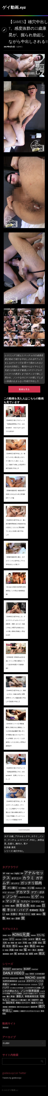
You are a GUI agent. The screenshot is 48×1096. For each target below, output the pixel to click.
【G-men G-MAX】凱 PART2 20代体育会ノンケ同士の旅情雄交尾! (16, 590)
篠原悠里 (6, 954)
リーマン (35, 901)
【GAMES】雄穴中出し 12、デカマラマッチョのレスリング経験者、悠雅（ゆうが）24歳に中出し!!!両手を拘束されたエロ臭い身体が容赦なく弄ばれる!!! (15, 626)
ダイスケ (18, 939)
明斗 (38, 946)
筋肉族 (5, 1007)
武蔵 (11, 950)
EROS (32, 974)
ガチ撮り (14, 984)
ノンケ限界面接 (30, 990)
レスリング (23, 840)
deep (26, 974)
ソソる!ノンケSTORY (16, 988)
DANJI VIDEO (13, 973)
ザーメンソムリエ (24, 984)
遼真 (31, 953)
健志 (43, 939)
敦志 (32, 946)
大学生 (38, 906)
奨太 (40, 943)
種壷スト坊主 (37, 1003)
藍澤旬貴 (21, 954)
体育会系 (22, 905)
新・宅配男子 (33, 1000)
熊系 (7, 914)
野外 (8, 918)
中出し (33, 840)
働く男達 (11, 996)
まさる (5, 939)
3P (4, 873)
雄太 (42, 953)
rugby (17, 873)
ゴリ (11, 939)
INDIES (21, 978)
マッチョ (12, 840)
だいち (41, 935)
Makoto (33, 935)
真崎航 (40, 950)
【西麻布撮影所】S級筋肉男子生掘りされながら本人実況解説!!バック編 (16, 494)
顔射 (18, 918)
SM (22, 873)
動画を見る (24, 389)
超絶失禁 (34, 1007)
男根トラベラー (23, 1003)
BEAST (7, 969)
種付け (19, 843)
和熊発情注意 (32, 996)
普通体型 (34, 910)
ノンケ (11, 896)
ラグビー (25, 901)
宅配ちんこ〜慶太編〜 (19, 1000)
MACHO (30, 977)
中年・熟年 (10, 906)
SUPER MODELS (10, 981)
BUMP (27, 968)
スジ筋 (30, 887)
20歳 (7, 873)
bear (12, 873)
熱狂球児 (10, 1002)
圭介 (19, 943)
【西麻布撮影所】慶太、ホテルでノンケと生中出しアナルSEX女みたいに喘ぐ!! (15, 560)
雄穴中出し (18, 851)
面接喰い (16, 1011)
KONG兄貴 (21, 934)
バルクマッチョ (24, 897)
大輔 (29, 943)
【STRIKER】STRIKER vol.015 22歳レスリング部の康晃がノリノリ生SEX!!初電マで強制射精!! (15, 662)
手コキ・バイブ (17, 910)
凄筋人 (20, 996)
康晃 (13, 847)
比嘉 (16, 950)
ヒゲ (35, 896)
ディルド (11, 892)
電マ (25, 843)
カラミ (34, 836)
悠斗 (14, 946)
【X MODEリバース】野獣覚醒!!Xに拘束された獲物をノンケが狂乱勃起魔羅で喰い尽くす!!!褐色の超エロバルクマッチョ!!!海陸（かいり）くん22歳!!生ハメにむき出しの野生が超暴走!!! (16, 735)
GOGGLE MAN (14, 978)
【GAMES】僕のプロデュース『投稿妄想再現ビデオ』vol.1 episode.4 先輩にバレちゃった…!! (15, 773)
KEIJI (9, 935)
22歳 (11, 836)
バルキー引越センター (30, 993)
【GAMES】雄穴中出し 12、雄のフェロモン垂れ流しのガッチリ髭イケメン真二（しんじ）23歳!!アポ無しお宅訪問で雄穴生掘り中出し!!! (16, 461)
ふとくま (21, 981)
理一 (29, 950)
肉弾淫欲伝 (12, 1007)
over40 (41, 977)
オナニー (16, 878)
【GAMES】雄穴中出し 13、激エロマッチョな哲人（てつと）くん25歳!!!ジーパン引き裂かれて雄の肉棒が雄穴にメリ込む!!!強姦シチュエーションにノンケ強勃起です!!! (15, 810)
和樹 (12, 943)
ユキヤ (31, 939)
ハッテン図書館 (16, 993)
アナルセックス (22, 836)
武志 (6, 950)
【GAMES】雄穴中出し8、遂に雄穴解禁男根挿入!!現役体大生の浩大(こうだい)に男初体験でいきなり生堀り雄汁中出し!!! (16, 527)
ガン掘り (12, 887)
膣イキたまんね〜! (23, 1007)
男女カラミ (24, 914)
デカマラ (23, 892)
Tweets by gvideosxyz (11, 1078)
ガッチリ (15, 883)
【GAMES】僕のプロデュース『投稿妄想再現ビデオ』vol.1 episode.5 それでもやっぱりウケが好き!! (15, 425)
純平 (11, 954)
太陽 (34, 942)
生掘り (11, 843)
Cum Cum (35, 969)
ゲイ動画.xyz (14, 7)
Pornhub (5, 1027)
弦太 (8, 946)
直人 (34, 950)
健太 (38, 939)
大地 (25, 942)
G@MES (19, 46)
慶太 (27, 946)
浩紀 (21, 950)
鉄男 (35, 954)
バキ (25, 939)
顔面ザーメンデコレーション (30, 1011)
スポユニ (39, 888)
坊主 (33, 906)
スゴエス (34, 984)
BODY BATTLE (17, 969)
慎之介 (21, 946)
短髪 (33, 914)
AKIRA (5, 935)
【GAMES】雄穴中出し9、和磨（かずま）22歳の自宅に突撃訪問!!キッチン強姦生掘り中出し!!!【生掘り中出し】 (16, 696)
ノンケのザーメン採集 (33, 988)
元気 (5, 943)
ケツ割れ (22, 888)
